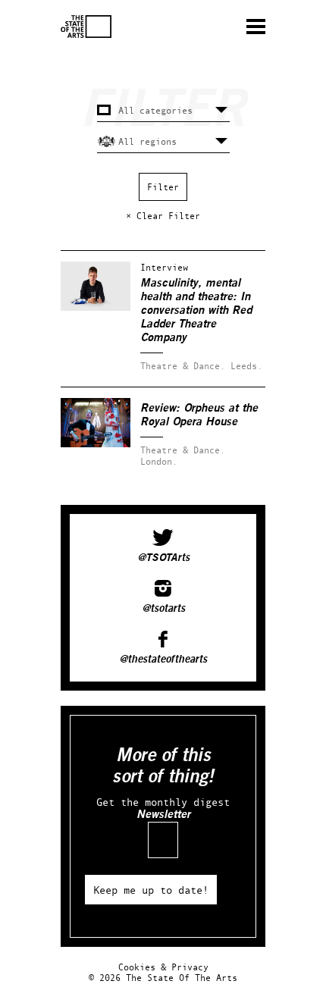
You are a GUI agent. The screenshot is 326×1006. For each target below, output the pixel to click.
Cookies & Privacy (163, 967)
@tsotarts (163, 608)
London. (158, 461)
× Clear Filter (163, 215)
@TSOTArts (163, 558)
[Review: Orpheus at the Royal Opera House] (95, 444)
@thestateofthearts (163, 659)
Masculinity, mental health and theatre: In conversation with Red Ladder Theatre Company (196, 310)
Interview (164, 267)
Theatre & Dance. (182, 365)
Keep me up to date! (150, 889)
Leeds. (246, 365)
